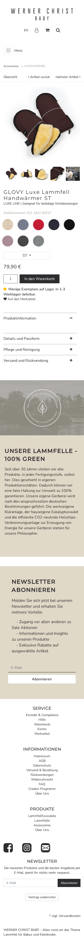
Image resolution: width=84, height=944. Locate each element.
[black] (69, 224)
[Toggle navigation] (8, 50)
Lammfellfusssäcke (42, 816)
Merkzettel (42, 733)
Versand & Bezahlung (42, 770)
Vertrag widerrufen (42, 897)
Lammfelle (42, 820)
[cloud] (8, 224)
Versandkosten (69, 916)
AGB (42, 761)
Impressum (42, 756)
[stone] (23, 241)
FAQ (42, 784)
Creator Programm (42, 789)
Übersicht (10, 77)
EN (26, 30)
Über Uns (42, 793)
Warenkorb (42, 724)
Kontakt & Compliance (42, 715)
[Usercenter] (37, 31)
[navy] (54, 224)
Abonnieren (42, 679)
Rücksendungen (42, 775)
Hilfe (42, 719)
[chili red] (38, 224)
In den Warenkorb (39, 278)
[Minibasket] (47, 31)
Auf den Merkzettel (21, 299)
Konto (42, 729)
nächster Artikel (67, 77)
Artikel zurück (40, 77)
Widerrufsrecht (42, 779)
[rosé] (8, 241)
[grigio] (38, 241)
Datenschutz (42, 765)
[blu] (23, 224)
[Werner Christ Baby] (42, 14)
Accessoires (42, 825)
